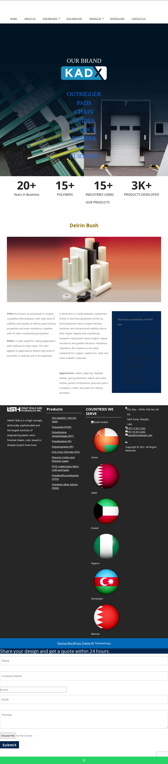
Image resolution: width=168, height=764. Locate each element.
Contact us (139, 19)
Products (95, 19)
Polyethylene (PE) (62, 441)
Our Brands (50, 19)
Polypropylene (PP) (63, 446)
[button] (84, 99)
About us (30, 19)
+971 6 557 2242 (136, 428)
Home (13, 19)
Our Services (74, 19)
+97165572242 (97, 6)
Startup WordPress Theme (73, 643)
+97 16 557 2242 (136, 431)
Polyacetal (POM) (61, 427)
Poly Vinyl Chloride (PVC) (66, 452)
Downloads (117, 19)
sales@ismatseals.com (122, 6)
